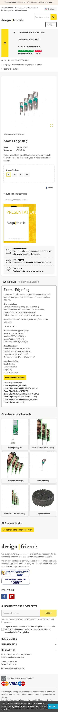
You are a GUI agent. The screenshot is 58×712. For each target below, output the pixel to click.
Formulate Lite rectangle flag (43, 448)
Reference (8, 150)
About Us (21, 8)
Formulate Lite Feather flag (14, 514)
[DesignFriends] (12, 20)
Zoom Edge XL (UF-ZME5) (14, 402)
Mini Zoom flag (43, 481)
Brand (6, 147)
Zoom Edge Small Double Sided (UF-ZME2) (21, 388)
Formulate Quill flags (15, 481)
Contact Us (33, 8)
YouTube (11, 596)
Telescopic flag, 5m (14, 448)
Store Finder (7, 8)
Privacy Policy (23, 632)
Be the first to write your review (17, 530)
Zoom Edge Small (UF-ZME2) (15, 385)
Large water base (43, 514)
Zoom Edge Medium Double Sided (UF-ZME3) (22, 394)
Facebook (4, 596)
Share (50, 188)
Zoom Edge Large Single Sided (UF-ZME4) (20, 397)
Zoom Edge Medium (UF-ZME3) (16, 391)
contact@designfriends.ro (14, 668)
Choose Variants (12, 170)
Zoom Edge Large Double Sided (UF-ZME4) (21, 399)
